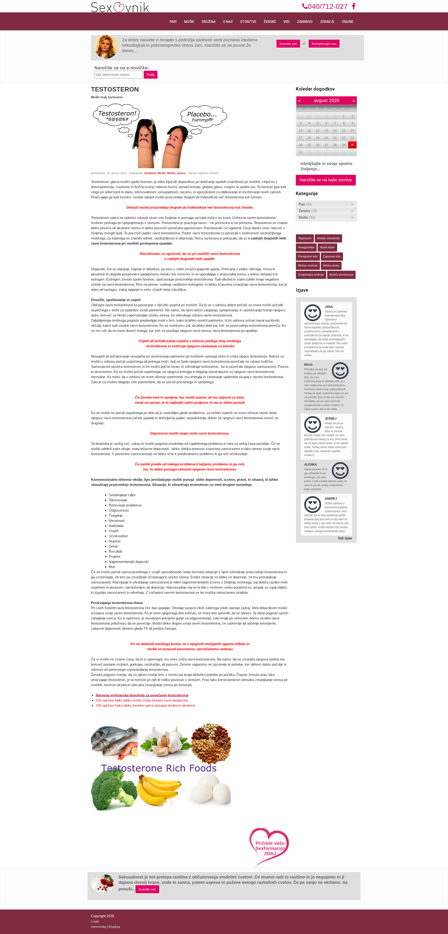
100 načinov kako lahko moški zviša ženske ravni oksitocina (142, 700)
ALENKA (310, 464)
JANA (329, 307)
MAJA (308, 364)
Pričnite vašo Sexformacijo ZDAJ (270, 848)
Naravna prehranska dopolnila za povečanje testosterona (142, 695)
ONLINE (347, 22)
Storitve (248, 22)
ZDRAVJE (327, 22)
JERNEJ (330, 418)
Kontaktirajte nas (324, 44)
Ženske (270, 22)
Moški (189, 22)
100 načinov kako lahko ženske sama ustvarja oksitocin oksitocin (145, 705)
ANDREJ (331, 498)
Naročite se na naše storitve (326, 180)
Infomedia (98, 927)
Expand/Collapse (352, 204)
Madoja (114, 927)
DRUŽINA (209, 22)
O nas (228, 22)
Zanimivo (305, 22)
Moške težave (176, 173)
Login (95, 921)
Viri (287, 22)
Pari (173, 22)
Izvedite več (288, 44)
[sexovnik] (120, 7)
